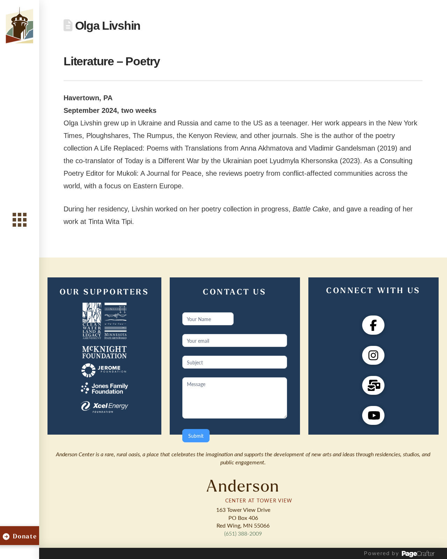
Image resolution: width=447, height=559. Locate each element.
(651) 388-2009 (243, 533)
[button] (19, 220)
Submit (196, 435)
